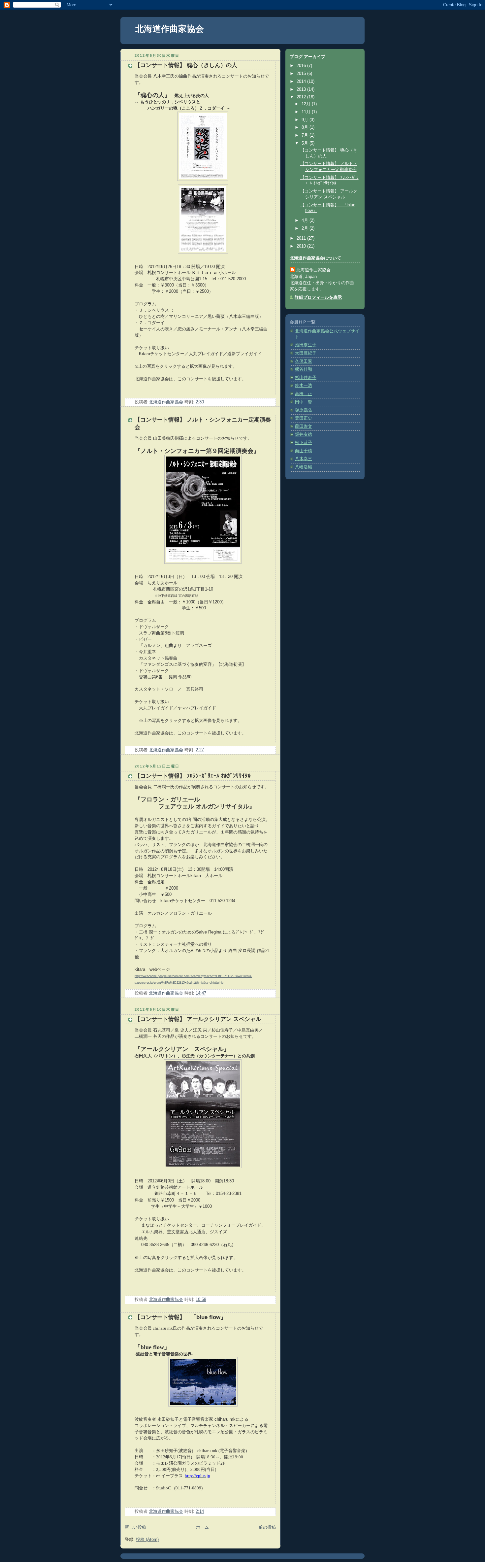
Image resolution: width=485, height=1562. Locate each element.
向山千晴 (303, 451)
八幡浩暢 (303, 467)
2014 (302, 81)
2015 (302, 73)
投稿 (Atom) (147, 1539)
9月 (305, 120)
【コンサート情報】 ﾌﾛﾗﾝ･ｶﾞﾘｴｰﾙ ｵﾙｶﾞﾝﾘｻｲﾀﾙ (193, 776)
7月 (305, 135)
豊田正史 (303, 418)
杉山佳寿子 (305, 377)
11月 (307, 112)
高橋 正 (303, 393)
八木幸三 (303, 459)
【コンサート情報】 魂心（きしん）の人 (186, 65)
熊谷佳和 (303, 369)
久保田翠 (303, 361)
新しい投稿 (135, 1527)
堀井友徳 (303, 434)
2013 (302, 89)
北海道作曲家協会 (169, 29)
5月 (305, 143)
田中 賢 (303, 402)
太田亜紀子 (305, 353)
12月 (307, 104)
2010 (302, 246)
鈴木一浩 (303, 385)
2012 (302, 97)
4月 (305, 220)
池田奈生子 (305, 345)
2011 (302, 238)
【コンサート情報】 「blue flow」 (180, 1317)
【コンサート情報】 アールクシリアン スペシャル (198, 1019)
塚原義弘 (303, 410)
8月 (305, 127)
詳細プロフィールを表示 (318, 297)
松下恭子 (303, 442)
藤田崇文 (303, 426)
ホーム (202, 1527)
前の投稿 (267, 1527)
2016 (302, 65)
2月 (305, 228)
